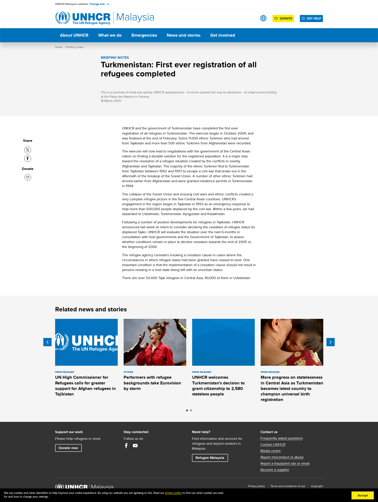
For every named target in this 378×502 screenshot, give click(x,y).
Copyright (317, 486)
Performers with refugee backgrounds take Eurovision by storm (152, 383)
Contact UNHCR (272, 444)
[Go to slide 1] (188, 411)
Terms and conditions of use (288, 486)
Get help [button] (315, 18)
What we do (110, 35)
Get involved (222, 35)
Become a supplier (274, 470)
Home (58, 47)
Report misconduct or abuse (282, 457)
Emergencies (144, 35)
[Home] (82, 18)
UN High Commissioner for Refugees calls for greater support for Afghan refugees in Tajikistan (85, 385)
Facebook (126, 445)
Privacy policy (256, 486)
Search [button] (251, 18)
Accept (363, 495)
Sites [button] (263, 18)
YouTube (135, 445)
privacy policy (173, 493)
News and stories (183, 35)
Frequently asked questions (281, 438)
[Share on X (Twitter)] (27, 150)
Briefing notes (74, 47)
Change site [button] (97, 4)
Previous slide (47, 342)
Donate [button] (286, 18)
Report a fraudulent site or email (284, 463)
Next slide (330, 342)
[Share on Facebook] (27, 158)
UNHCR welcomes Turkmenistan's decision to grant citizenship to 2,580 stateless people (218, 385)
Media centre (270, 451)
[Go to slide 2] (192, 411)
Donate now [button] (68, 447)
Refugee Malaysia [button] (211, 457)
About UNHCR (74, 35)
